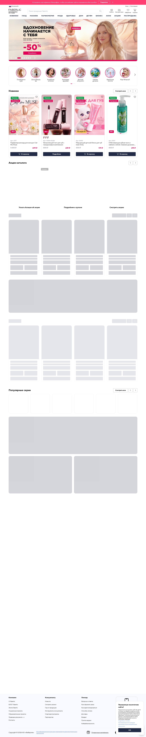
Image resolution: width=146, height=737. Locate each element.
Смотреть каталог (50, 705)
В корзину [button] (25, 154)
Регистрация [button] (133, 6)
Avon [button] (108, 16)
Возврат (84, 717)
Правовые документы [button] (16, 717)
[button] (73, 2)
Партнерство (49, 717)
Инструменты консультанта (54, 711)
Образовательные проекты (17, 714)
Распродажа (130, 16)
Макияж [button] (34, 16)
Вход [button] (126, 6)
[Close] (113, 2)
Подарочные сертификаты (99, 733)
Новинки (14, 16)
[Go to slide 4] (123, 332)
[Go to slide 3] (24, 133)
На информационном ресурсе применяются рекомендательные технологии (56, 732)
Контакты (12, 720)
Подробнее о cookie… (124, 721)
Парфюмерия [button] (47, 16)
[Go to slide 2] (23, 133)
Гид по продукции (51, 708)
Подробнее (104, 2)
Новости (48, 701)
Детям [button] (89, 16)
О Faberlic (12, 701)
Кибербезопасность (87, 724)
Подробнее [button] (56, 154)
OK (129, 730)
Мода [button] (60, 16)
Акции (117, 16)
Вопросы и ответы (87, 701)
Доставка (84, 714)
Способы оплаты (86, 711)
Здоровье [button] (70, 16)
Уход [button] (24, 16)
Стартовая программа (52, 714)
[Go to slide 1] (22, 133)
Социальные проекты (16, 711)
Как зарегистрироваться (89, 708)
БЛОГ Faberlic (13, 705)
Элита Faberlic (13, 708)
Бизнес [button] (99, 16)
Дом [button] (81, 16)
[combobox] (63, 11)
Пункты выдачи (86, 720)
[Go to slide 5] (91, 133)
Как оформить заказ (87, 705)
